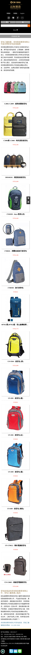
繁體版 (15, 13)
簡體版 (8, 13)
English (22, 13)
